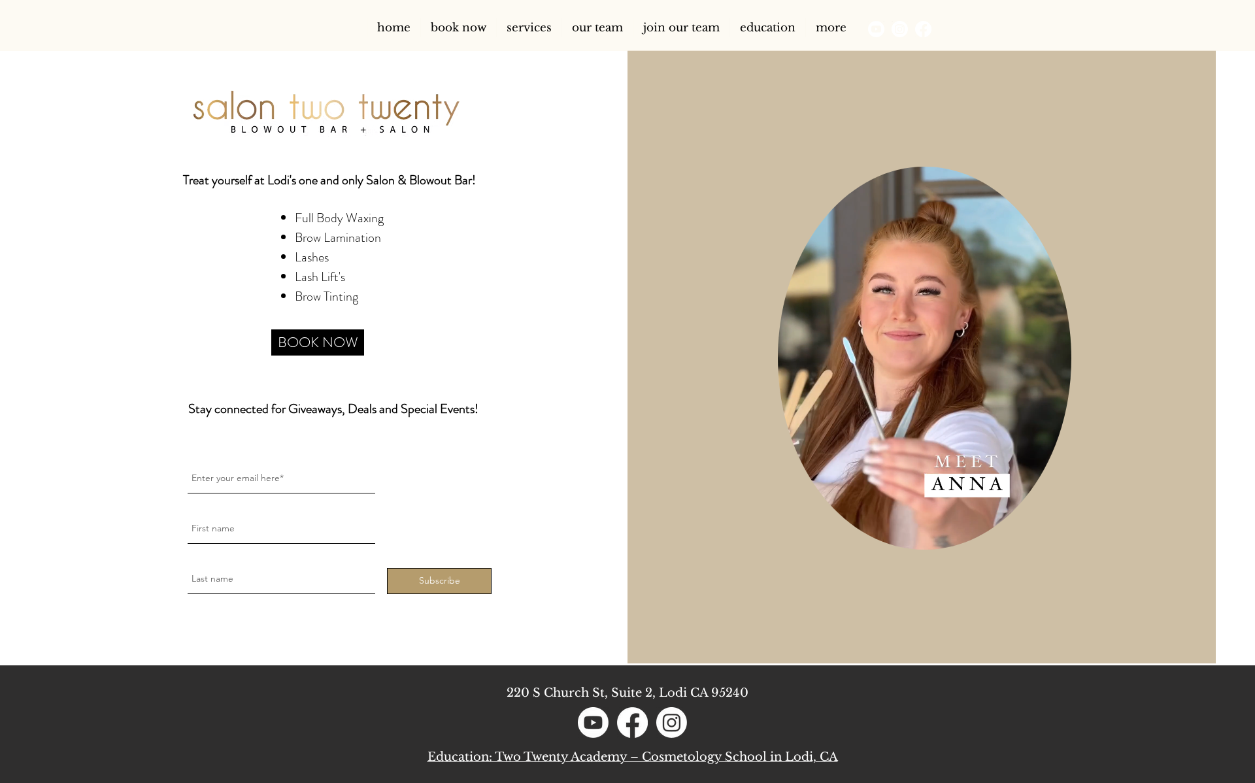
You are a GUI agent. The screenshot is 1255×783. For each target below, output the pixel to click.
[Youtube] (876, 29)
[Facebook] (923, 29)
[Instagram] (900, 29)
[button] (597, 27)
